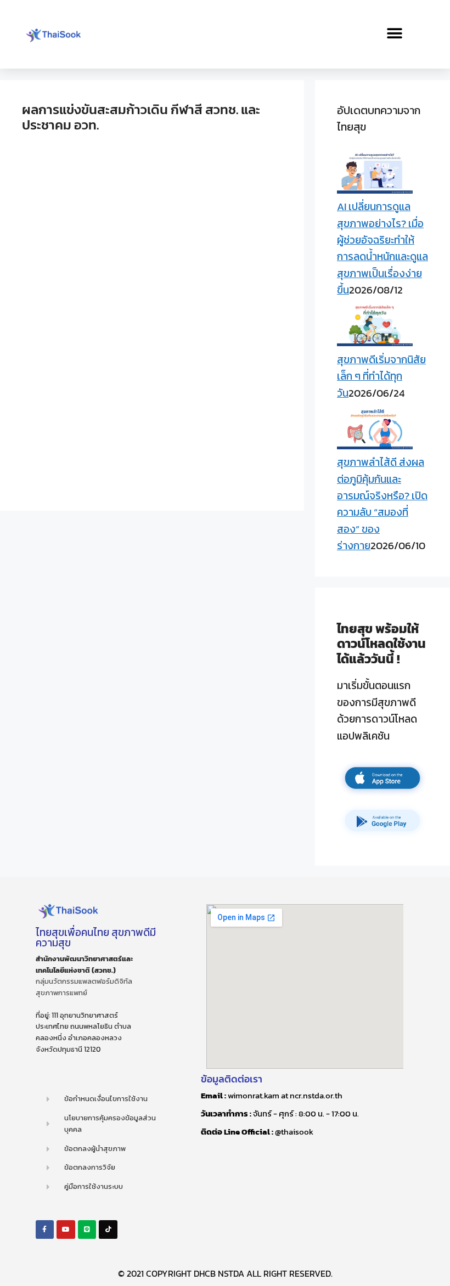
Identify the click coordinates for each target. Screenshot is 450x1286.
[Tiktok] (108, 1229)
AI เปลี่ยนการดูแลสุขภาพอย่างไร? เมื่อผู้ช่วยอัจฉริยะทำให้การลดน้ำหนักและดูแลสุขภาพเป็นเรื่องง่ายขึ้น (382, 248)
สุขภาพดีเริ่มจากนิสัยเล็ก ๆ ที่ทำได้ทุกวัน (381, 376)
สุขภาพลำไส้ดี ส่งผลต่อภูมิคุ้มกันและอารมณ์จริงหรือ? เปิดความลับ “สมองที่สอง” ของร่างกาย (382, 504)
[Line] (87, 1229)
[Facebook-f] (45, 1229)
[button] (395, 33)
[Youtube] (66, 1229)
